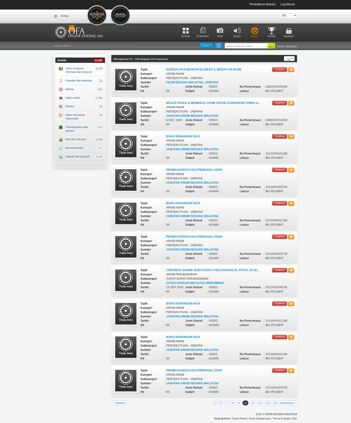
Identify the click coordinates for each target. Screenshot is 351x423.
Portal (65, 16)
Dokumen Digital (121, 15)
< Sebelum (119, 403)
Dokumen (203, 36)
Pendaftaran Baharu (263, 4)
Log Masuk (288, 4)
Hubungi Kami (222, 418)
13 (267, 403)
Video (254, 36)
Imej (220, 36)
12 (260, 403)
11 (252, 403)
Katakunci (97, 15)
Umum (185, 36)
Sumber (289, 36)
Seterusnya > (288, 403)
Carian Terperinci (287, 46)
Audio (237, 36)
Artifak (271, 36)
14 (274, 403)
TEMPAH (280, 69)
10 (245, 403)
